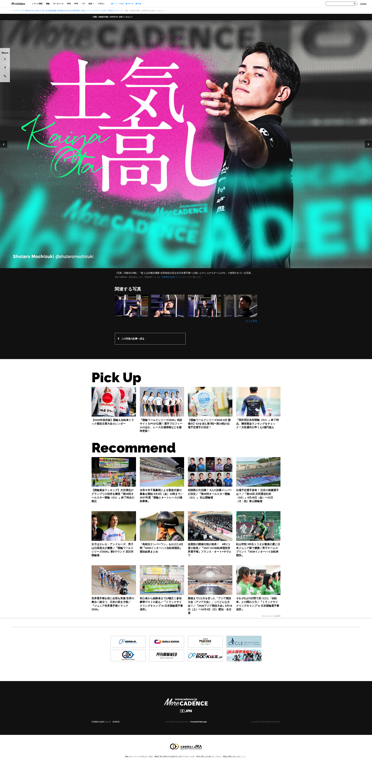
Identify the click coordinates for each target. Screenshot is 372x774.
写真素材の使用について (171, 277)
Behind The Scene (32, 11)
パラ (83, 4)
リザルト (101, 4)
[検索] (354, 3)
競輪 (48, 4)
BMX (69, 4)
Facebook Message (199, 722)
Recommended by (268, 616)
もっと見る (251, 321)
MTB (76, 4)
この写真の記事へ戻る (132, 338)
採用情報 (115, 722)
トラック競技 (37, 4)
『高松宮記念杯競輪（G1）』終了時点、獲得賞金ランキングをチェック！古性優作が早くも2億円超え (257, 423)
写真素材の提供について (101, 722)
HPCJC (130, 4)
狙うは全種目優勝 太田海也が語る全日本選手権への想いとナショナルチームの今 (73, 11)
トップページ (16, 11)
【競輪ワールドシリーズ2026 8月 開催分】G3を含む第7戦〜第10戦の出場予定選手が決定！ (209, 424)
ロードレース (58, 4)
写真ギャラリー (114, 11)
